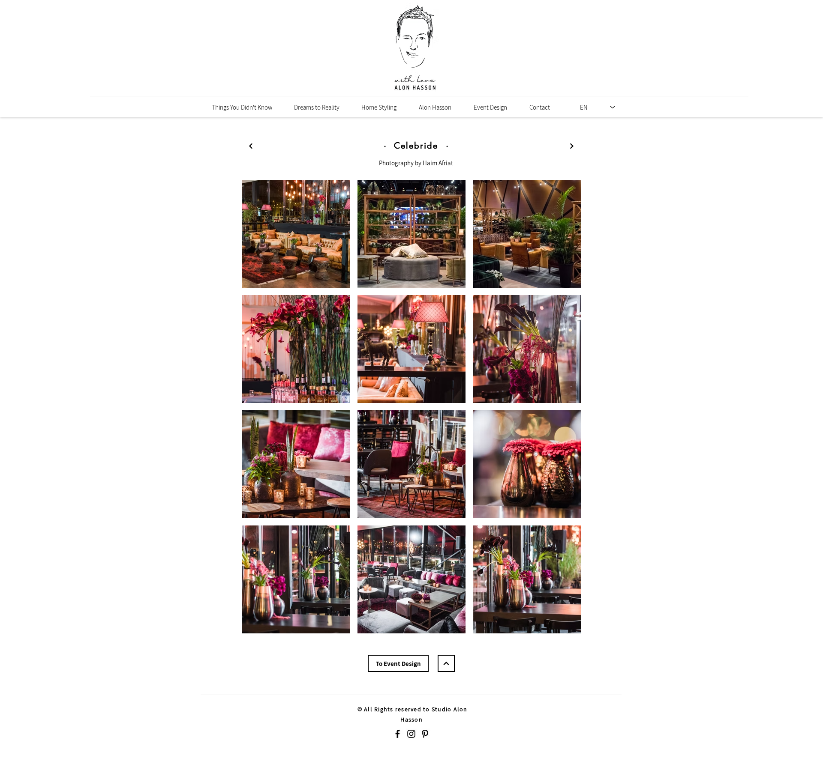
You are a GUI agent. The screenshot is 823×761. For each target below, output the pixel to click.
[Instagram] (411, 733)
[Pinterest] (425, 733)
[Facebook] (397, 733)
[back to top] (250, 146)
